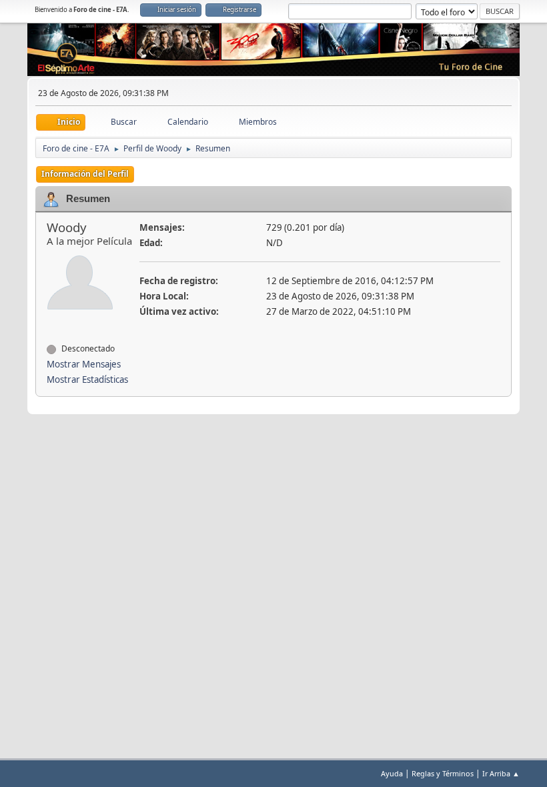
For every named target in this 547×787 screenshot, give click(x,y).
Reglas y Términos (443, 773)
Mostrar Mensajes (84, 364)
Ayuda (392, 773)
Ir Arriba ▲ (501, 773)
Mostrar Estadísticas (87, 379)
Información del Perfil (85, 173)
